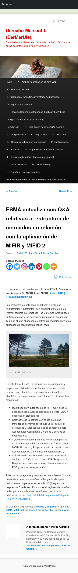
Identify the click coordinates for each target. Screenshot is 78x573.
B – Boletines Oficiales (18, 89)
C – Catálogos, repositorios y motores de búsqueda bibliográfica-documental (33, 100)
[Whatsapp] (46, 266)
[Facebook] (9, 266)
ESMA (9, 510)
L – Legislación (39, 134)
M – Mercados (59, 134)
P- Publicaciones (60, 141)
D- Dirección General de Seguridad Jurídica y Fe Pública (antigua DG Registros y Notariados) (36, 115)
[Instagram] (24, 266)
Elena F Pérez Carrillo (46, 253)
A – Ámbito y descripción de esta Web (37, 81)
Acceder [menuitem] (7, 4)
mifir (22, 510)
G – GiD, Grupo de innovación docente (44, 126)
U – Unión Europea (17, 164)
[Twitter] (17, 266)
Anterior (12, 191)
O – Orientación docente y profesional (26, 141)
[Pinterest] (39, 266)
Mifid (16, 510)
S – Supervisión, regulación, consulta (44, 149)
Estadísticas (13, 126)
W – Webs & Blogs (41, 164)
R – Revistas (13, 149)
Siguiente (65, 191)
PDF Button (65, 277)
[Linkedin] (31, 266)
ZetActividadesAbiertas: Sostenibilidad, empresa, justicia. (36, 179)
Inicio (9, 81)
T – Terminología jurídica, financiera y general (30, 156)
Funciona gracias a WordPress (39, 566)
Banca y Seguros (46, 506)
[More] (54, 266)
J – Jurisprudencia (16, 134)
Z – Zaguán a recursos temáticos (23, 171)
